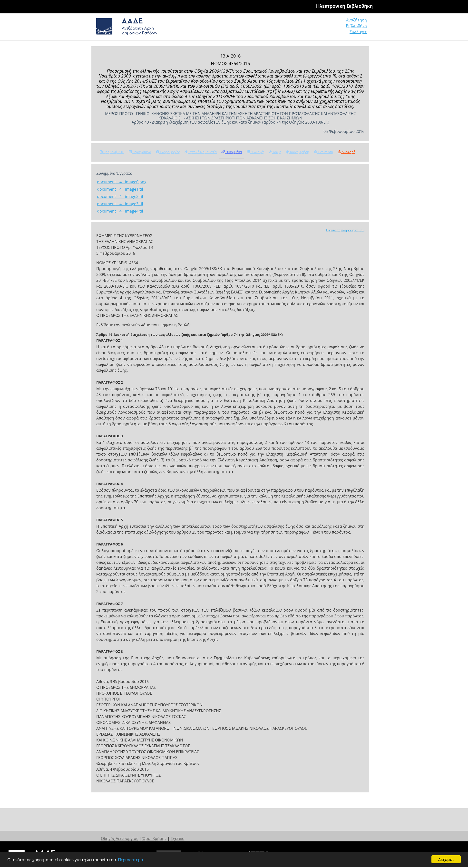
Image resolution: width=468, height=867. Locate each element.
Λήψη (276, 152)
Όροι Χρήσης (154, 838)
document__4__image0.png (121, 182)
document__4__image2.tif (120, 196)
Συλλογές (358, 31)
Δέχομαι (446, 859)
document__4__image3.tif (120, 203)
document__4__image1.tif (120, 189)
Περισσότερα (130, 859)
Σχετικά (178, 838)
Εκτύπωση (325, 152)
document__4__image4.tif (120, 211)
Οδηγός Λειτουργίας (119, 838)
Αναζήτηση (356, 20)
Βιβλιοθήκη (356, 26)
